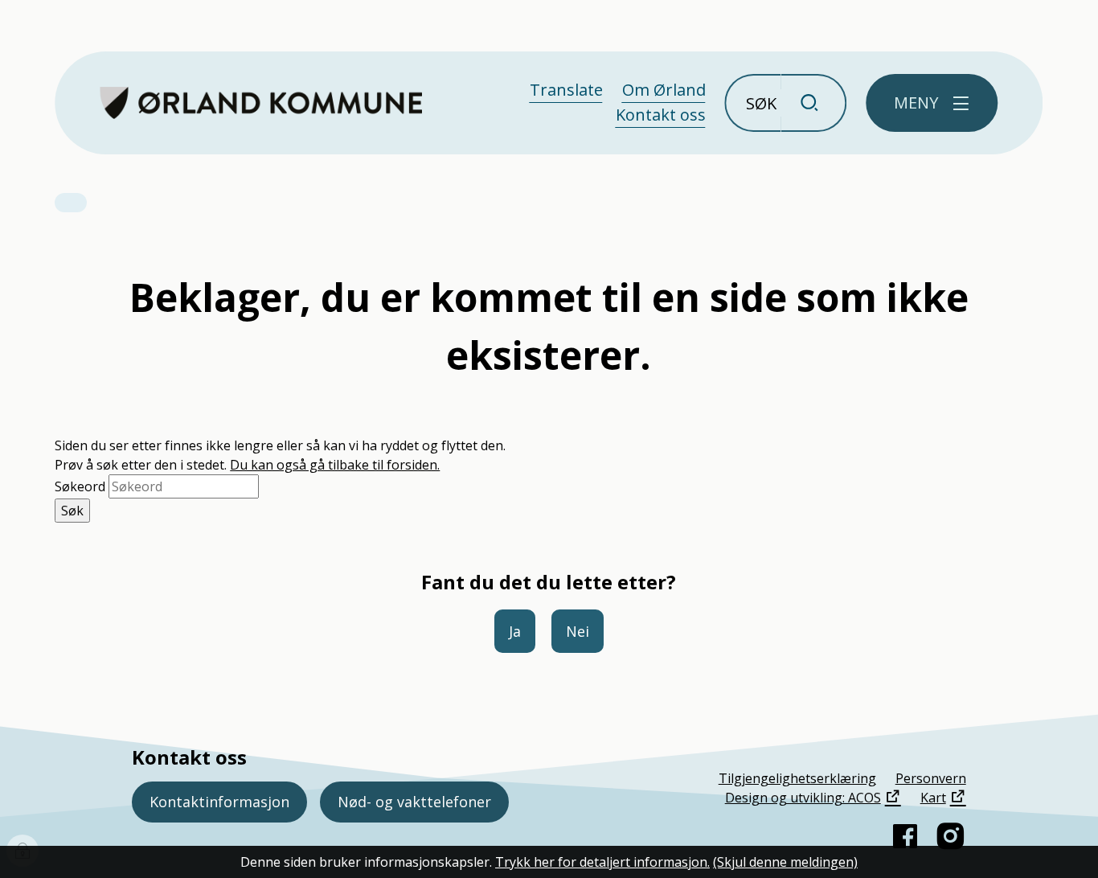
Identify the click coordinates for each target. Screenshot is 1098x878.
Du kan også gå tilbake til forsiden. (335, 465)
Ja (515, 631)
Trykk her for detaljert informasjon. (602, 862)
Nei (577, 631)
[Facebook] (905, 836)
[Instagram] (950, 836)
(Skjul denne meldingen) (785, 862)
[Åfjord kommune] (261, 103)
